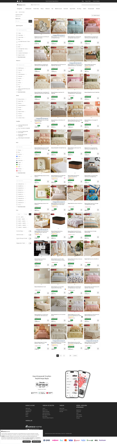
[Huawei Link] (49, 393)
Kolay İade (61, 411)
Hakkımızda (28, 408)
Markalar (29, 420)
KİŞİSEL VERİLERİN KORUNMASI (81, 406)
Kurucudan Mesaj (28, 409)
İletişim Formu (45, 409)
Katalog (27, 413)
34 (70, 355)
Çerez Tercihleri (79, 416)
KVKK (77, 413)
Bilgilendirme (78, 410)
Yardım (44, 408)
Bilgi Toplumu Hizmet (46, 414)
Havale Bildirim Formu (63, 409)
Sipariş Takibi (61, 408)
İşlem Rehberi (45, 416)
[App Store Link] (34, 393)
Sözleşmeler (78, 411)
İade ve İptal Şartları (46, 413)
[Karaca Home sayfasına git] (34, 426)
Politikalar (78, 418)
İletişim (27, 414)
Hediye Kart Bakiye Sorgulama (48, 417)
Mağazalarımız (28, 411)
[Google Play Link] (42, 393)
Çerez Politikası (79, 414)
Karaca (27, 416)
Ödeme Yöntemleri (46, 411)
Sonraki (75, 355)
